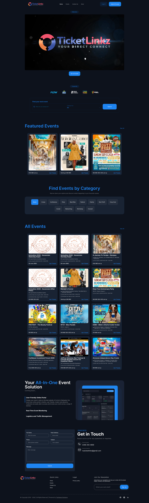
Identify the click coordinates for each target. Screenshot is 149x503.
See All (122, 128)
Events (67, 4)
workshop (80, 209)
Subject (53, 439)
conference (53, 202)
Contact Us (75, 4)
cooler (58, 209)
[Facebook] (120, 497)
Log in (103, 4)
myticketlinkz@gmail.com (91, 451)
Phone (28, 439)
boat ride (73, 202)
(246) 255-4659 (88, 445)
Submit (50, 466)
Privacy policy (76, 480)
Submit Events (115, 4)
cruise (43, 202)
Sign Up (124, 487)
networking (68, 209)
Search (110, 106)
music (34, 202)
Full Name (29, 432)
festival (82, 202)
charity (92, 202)
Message (28, 446)
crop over (113, 202)
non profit (102, 202)
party (63, 202)
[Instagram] (124, 497)
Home (61, 4)
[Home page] (35, 4)
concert (90, 209)
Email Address (54, 432)
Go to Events (74, 73)
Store (82, 4)
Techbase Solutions (62, 497)
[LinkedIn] (128, 497)
